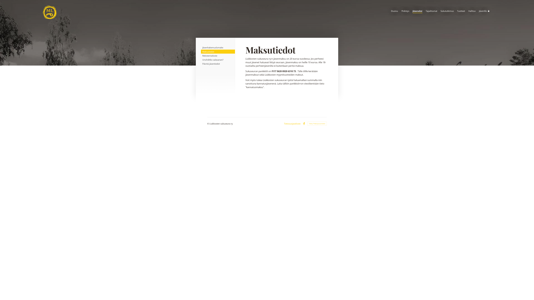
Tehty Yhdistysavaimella (317, 124)
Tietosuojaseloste (292, 124)
